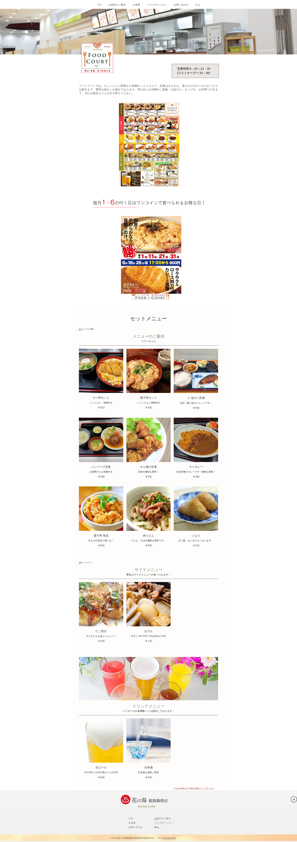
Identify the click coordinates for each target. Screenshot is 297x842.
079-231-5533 (169, 838)
